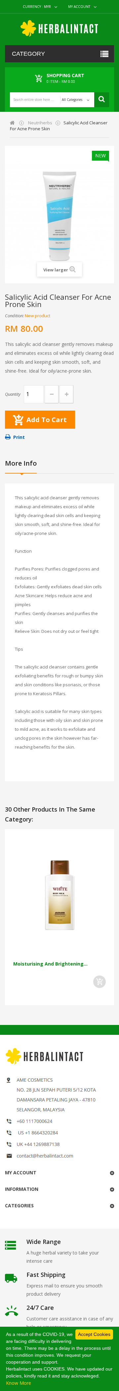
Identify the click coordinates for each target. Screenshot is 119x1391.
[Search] (101, 99)
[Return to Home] (12, 122)
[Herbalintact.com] (59, 28)
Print (19, 437)
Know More (18, 1383)
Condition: (14, 316)
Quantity (12, 394)
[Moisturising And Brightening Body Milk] (59, 895)
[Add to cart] (99, 981)
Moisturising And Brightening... (50, 964)
